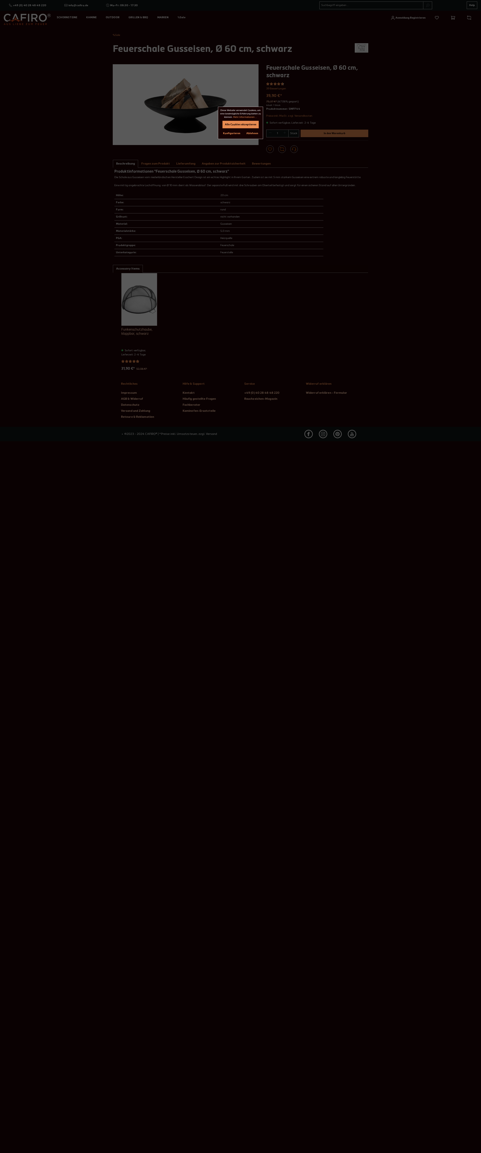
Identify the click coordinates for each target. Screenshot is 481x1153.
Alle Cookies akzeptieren (240, 124)
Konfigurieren (231, 133)
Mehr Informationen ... (245, 117)
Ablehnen (252, 133)
